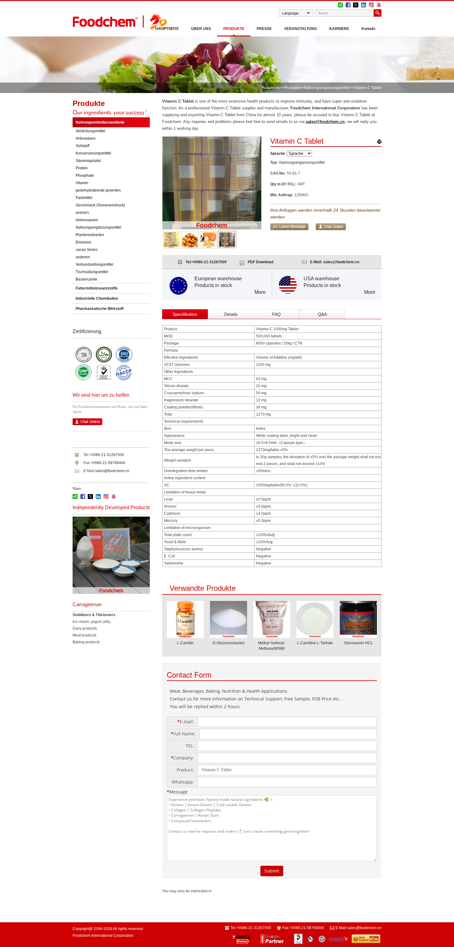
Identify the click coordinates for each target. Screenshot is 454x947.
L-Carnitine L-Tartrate (315, 643)
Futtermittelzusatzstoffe (97, 288)
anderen (83, 257)
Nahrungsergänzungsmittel (327, 88)
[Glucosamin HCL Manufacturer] (358, 636)
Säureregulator (88, 161)
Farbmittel (84, 198)
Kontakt (368, 29)
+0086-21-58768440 (107, 463)
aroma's (82, 212)
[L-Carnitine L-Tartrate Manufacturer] (315, 636)
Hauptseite (167, 29)
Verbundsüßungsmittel (94, 264)
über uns (201, 29)
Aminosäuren (87, 220)
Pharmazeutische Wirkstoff (100, 309)
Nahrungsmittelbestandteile (100, 122)
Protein (82, 168)
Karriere (339, 29)
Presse (264, 29)
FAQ (276, 314)
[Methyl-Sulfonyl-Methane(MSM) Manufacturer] (271, 636)
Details (231, 314)
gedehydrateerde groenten (98, 190)
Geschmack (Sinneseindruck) (100, 205)
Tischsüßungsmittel (92, 272)
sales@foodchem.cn (112, 471)
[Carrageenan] (111, 592)
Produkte (233, 29)
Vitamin (82, 183)
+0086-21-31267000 (106, 455)
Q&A (322, 314)
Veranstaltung (300, 29)
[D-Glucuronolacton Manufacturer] (228, 636)
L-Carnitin (185, 643)
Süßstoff (82, 146)
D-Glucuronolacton (229, 643)
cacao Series (87, 249)
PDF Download (260, 262)
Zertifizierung (87, 331)
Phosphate (85, 175)
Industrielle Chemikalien (97, 298)
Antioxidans (85, 138)
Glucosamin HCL (358, 643)
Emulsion (83, 242)
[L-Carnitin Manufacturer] (185, 636)
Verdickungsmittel (90, 131)
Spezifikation (185, 314)
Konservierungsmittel (93, 153)
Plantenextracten (90, 235)
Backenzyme (86, 279)
